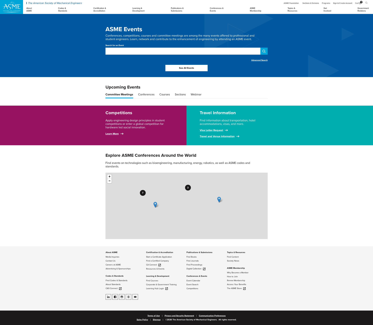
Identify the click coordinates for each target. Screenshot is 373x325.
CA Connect (151, 265)
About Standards (113, 284)
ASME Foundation (291, 3)
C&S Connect (112, 288)
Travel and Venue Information (217, 136)
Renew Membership (236, 280)
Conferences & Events (196, 276)
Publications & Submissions (199, 252)
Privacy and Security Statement (179, 316)
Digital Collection (194, 268)
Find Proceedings (194, 265)
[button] (219, 200)
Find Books (191, 257)
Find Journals (192, 261)
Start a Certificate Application (159, 257)
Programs (326, 3)
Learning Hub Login (155, 288)
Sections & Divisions (310, 3)
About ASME (111, 252)
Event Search (192, 284)
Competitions (192, 288)
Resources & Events (155, 269)
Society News (233, 261)
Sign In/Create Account (342, 3)
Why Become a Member (238, 272)
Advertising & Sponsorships (118, 268)
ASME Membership (236, 268)
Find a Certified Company (157, 261)
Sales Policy (142, 320)
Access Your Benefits (236, 284)
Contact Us (111, 261)
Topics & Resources (236, 252)
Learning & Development (157, 276)
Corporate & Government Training (161, 284)
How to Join (232, 276)
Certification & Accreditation (159, 252)
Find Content (233, 257)
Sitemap (157, 320)
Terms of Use (153, 316)
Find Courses (152, 280)
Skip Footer (6, 247)
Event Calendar (193, 280)
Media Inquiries (112, 257)
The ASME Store (234, 288)
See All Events (186, 68)
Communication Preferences (212, 316)
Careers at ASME (113, 265)
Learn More (112, 133)
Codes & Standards (115, 276)
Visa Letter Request (211, 130)
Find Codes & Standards (116, 280)
